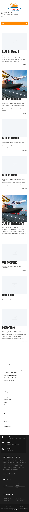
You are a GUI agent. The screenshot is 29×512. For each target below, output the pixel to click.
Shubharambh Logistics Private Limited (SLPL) (11, 506)
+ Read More (24, 64)
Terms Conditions (8, 508)
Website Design (20, 508)
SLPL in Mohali (10, 51)
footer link (8, 295)
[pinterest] (14, 474)
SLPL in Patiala (10, 138)
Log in (5, 419)
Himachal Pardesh (8, 399)
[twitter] (6, 474)
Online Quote (18, 487)
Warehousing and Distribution (10, 375)
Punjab (23, 103)
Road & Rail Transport (9, 380)
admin (12, 103)
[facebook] (4, 474)
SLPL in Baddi (9, 175)
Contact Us (18, 489)
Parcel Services (7, 383)
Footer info (8, 327)
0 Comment (17, 103)
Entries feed (6, 421)
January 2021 (7, 355)
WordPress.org (7, 426)
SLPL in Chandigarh (13, 223)
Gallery (17, 483)
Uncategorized (5, 267)
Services (5, 487)
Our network (9, 262)
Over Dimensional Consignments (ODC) (13, 370)
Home (5, 483)
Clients (5, 489)
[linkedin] (12, 474)
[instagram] (9, 474)
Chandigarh (21, 227)
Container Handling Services (10, 372)
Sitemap (14, 508)
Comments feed (7, 424)
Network (17, 485)
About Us (5, 485)
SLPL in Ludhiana (11, 99)
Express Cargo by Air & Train (10, 377)
